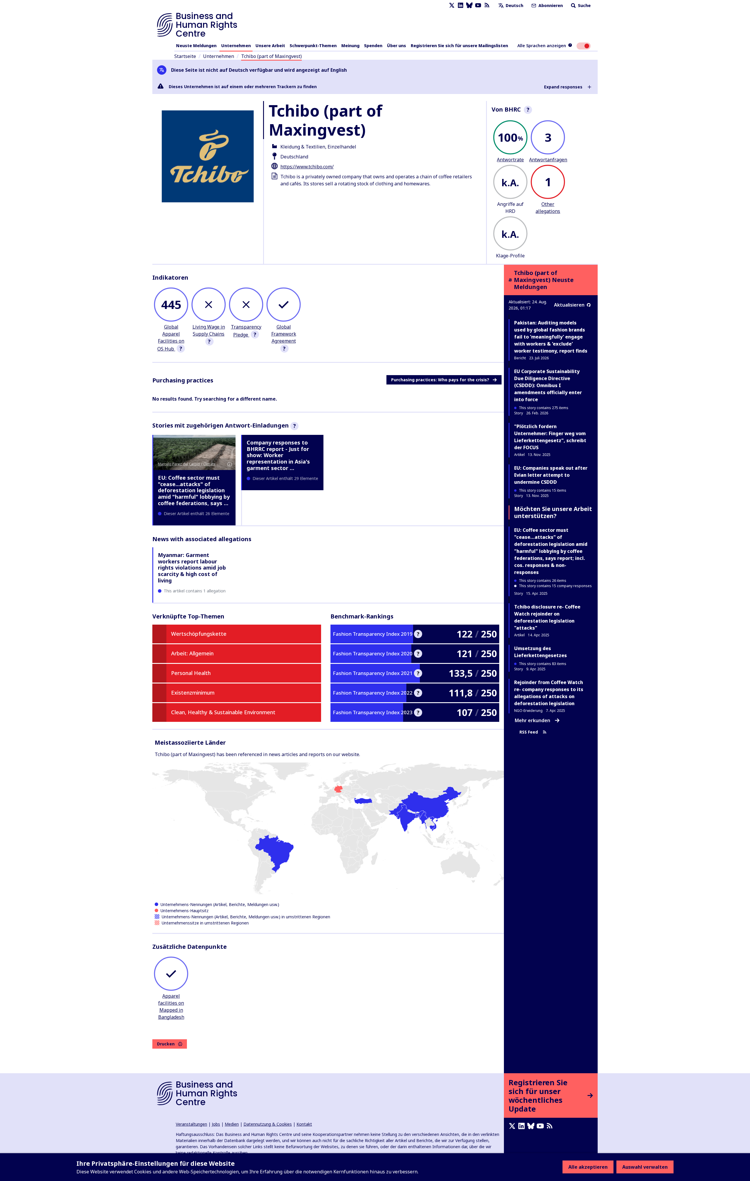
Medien (232, 1124)
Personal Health (191, 672)
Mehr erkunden (532, 720)
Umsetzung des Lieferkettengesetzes (540, 652)
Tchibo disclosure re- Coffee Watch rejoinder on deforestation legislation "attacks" (547, 617)
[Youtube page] (478, 5)
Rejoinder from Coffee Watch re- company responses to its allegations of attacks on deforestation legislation (548, 693)
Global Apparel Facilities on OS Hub (170, 338)
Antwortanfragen (548, 159)
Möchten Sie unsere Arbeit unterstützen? (553, 512)
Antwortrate (510, 159)
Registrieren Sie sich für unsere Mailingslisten (459, 45)
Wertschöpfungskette (198, 633)
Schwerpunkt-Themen (313, 45)
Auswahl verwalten (645, 1167)
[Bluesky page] (469, 5)
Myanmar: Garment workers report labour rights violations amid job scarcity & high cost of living (192, 567)
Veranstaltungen (191, 1124)
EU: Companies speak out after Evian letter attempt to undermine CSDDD (550, 475)
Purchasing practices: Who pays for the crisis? (440, 379)
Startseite (185, 56)
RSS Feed (528, 732)
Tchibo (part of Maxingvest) (271, 56)
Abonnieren (550, 5)
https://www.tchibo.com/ (307, 166)
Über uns (396, 45)
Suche (584, 5)
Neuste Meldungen (196, 45)
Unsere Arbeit (270, 45)
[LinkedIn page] (460, 5)
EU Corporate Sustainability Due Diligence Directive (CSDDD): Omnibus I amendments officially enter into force (548, 385)
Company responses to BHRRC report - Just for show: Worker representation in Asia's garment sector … (278, 455)
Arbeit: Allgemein (192, 653)
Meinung (350, 45)
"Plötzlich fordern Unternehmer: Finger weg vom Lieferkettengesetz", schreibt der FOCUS (550, 437)
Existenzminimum (192, 692)
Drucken (166, 1044)
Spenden (373, 45)
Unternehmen (236, 45)
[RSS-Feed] (486, 5)
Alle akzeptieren (588, 1167)
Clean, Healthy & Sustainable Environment (223, 712)
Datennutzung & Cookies (267, 1124)
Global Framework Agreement (283, 334)
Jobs (216, 1124)
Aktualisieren (569, 305)
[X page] (451, 5)
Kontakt (304, 1124)
